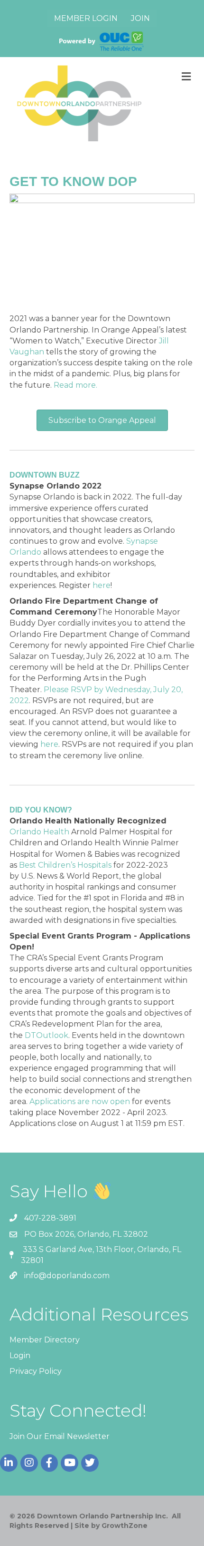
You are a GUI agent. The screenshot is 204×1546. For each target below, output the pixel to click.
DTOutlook (46, 1035)
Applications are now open (79, 1101)
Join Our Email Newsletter (59, 1436)
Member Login (86, 18)
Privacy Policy (35, 1371)
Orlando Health (39, 831)
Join (140, 18)
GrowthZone (125, 1525)
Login (19, 1355)
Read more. (75, 385)
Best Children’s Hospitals (65, 865)
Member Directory (44, 1339)
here (102, 585)
